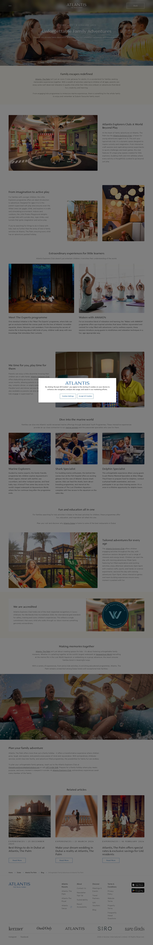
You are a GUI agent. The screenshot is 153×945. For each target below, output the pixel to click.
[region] (77, 390)
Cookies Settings (68, 396)
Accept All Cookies (85, 396)
